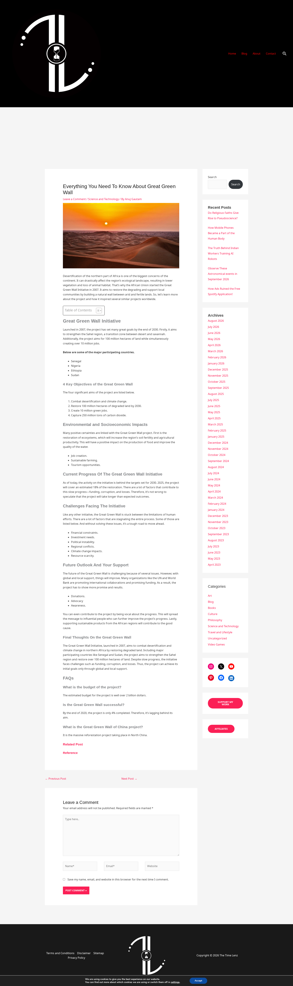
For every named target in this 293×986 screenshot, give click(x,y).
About (256, 53)
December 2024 (218, 443)
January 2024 (216, 510)
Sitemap (98, 953)
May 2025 (214, 412)
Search (212, 177)
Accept (198, 980)
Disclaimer (84, 953)
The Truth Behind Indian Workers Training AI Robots (223, 253)
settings (175, 982)
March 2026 (215, 351)
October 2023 (216, 528)
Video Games (216, 644)
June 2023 (214, 552)
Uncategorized (217, 638)
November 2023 (218, 522)
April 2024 (214, 491)
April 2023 (214, 565)
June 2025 (214, 406)
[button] (284, 53)
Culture (212, 614)
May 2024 (214, 485)
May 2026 (214, 339)
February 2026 (217, 357)
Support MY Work (225, 703)
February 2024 (217, 504)
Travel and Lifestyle (220, 632)
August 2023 (216, 540)
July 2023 (213, 546)
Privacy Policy (76, 958)
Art (210, 596)
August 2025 (216, 394)
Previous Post (55, 778)
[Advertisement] (146, 132)
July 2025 (213, 400)
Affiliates (221, 728)
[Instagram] (211, 666)
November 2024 (218, 449)
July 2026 (213, 327)
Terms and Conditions (60, 953)
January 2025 (216, 436)
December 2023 (218, 516)
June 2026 (214, 333)
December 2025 (218, 369)
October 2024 (216, 455)
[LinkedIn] (231, 678)
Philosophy (215, 620)
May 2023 (214, 558)
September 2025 (218, 388)
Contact (271, 53)
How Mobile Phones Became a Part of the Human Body (221, 233)
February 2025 (217, 430)
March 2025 (215, 424)
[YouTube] (231, 666)
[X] (221, 666)
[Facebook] (221, 678)
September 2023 (218, 534)
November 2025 (218, 375)
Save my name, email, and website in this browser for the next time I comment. (118, 879)
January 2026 (216, 363)
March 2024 (215, 497)
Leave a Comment (74, 199)
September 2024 (218, 461)
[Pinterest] (211, 678)
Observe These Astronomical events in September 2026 (222, 273)
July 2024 (213, 473)
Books (212, 608)
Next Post (129, 778)
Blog (244, 53)
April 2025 (214, 418)
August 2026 (216, 321)
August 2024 (216, 467)
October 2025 (216, 382)
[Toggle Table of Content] (97, 310)
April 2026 (214, 345)
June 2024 (214, 479)
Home (232, 53)
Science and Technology (103, 199)
